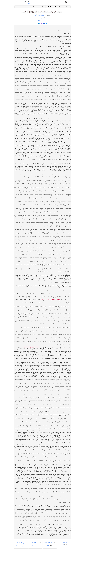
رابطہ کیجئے (31, 6)
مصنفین (43, 6)
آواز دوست (40, 18)
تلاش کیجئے (24, 6)
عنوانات (37, 6)
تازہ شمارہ (64, 6)
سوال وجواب (49, 6)
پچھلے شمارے (57, 6)
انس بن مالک (19, 334)
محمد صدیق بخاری (23, 2)
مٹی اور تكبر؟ (64, 542)
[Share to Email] (41, 23)
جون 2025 (40, 21)
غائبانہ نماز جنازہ (23, 449)
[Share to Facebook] (44, 23)
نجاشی (30, 449)
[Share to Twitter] (46, 23)
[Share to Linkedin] (39, 23)
